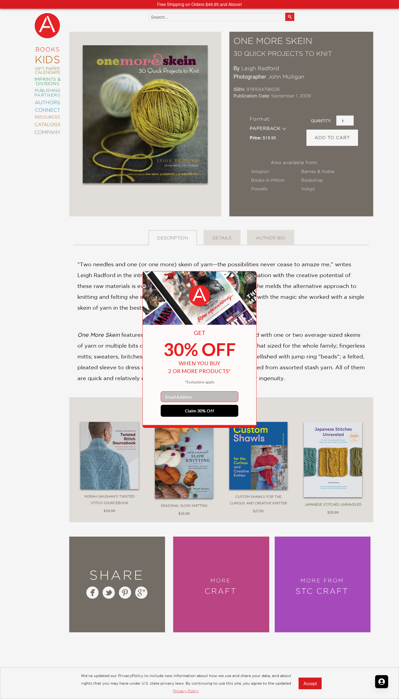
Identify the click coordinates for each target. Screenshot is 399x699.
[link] (199, 296)
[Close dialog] (249, 278)
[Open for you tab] (381, 681)
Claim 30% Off (199, 410)
